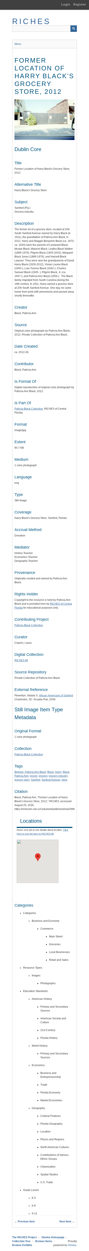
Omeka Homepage (52, 1237)
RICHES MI (21, 660)
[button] (37, 857)
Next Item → (67, 1221)
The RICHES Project (24, 1237)
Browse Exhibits (22, 1245)
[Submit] (73, 28)
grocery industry (58, 775)
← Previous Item (24, 1221)
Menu (17, 44)
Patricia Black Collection (28, 408)
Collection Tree (21, 1241)
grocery (43, 775)
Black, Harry (54, 772)
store (64, 779)
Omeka (72, 1245)
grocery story (22, 779)
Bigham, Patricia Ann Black (30, 772)
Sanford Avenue (50, 779)
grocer (33, 775)
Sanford (35, 779)
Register (79, 4)
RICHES (31, 21)
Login (65, 4)
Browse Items (43, 1241)
